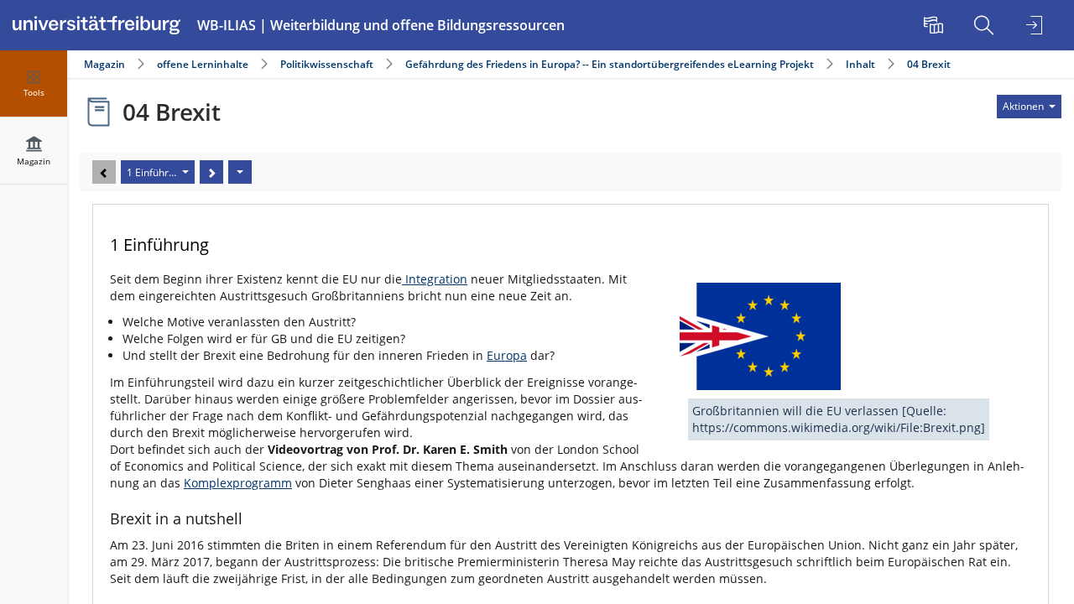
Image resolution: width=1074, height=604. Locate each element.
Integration (434, 279)
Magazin (104, 64)
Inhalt (860, 64)
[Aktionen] (240, 172)
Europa (507, 355)
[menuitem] (935, 25)
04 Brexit (929, 64)
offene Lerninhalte (202, 64)
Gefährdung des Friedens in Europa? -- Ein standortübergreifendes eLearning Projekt (609, 64)
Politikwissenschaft (326, 64)
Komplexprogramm (238, 483)
